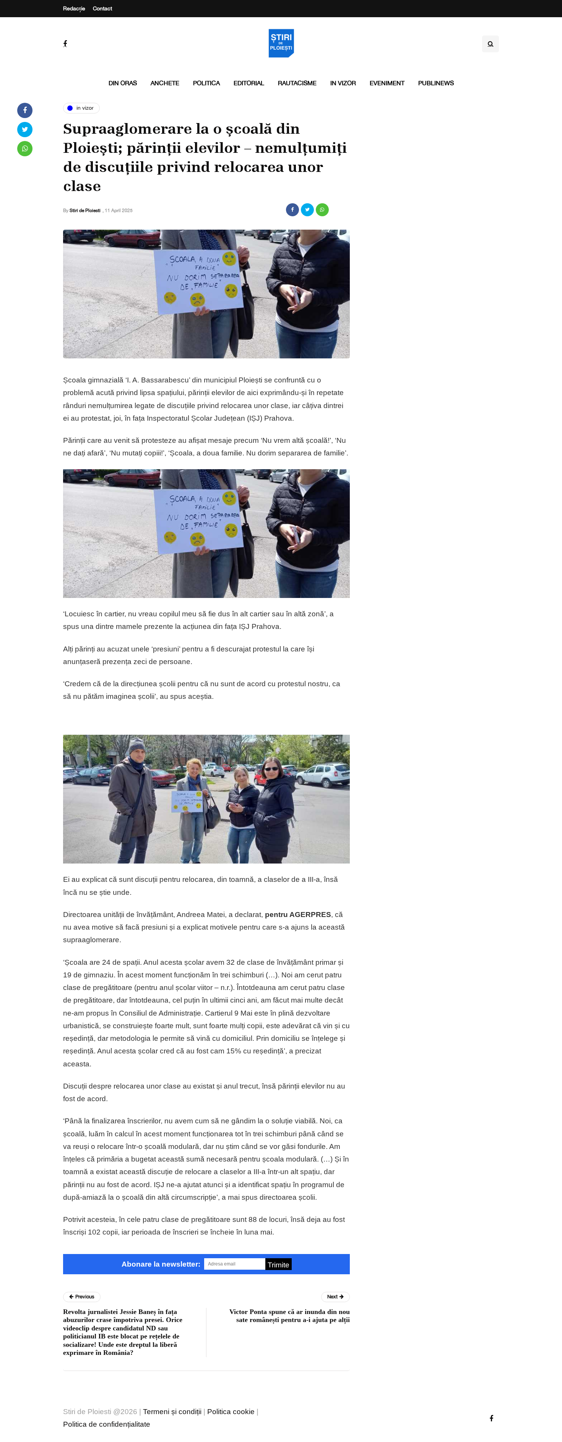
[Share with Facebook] (292, 209)
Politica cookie (231, 1412)
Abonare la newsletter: (161, 1264)
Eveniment (387, 82)
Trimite (278, 1265)
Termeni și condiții (172, 1412)
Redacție (74, 8)
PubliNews (436, 82)
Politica (206, 82)
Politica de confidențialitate (106, 1424)
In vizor (343, 82)
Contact (102, 8)
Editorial (249, 82)
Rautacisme (297, 82)
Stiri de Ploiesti (85, 210)
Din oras (123, 82)
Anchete (165, 82)
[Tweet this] (307, 209)
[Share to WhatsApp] (322, 209)
